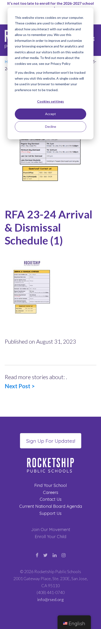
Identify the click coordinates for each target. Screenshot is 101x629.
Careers (50, 492)
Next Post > (20, 386)
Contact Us (51, 499)
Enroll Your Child (50, 536)
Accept (50, 114)
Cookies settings (50, 101)
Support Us (50, 513)
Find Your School (50, 485)
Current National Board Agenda (50, 506)
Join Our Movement (50, 529)
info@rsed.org (50, 599)
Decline (50, 126)
